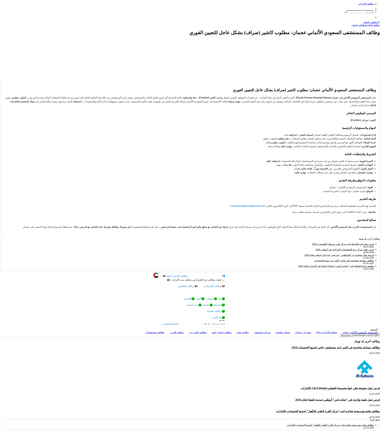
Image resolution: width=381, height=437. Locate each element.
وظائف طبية (242, 332)
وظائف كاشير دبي (198, 332)
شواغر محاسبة (282, 332)
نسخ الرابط (345, 335)
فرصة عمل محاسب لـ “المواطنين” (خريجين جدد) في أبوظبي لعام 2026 (339, 255)
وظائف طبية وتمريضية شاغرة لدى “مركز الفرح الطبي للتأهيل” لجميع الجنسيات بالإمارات (328, 411)
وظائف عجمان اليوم (221, 332)
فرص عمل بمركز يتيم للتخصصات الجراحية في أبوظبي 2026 (345, 249)
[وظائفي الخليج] (371, 22)
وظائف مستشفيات (155, 332)
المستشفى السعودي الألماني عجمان (360, 332)
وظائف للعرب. (176, 332)
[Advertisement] (326, 59)
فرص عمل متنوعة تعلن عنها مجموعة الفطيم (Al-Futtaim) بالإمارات (340, 388)
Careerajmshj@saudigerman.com (247, 206)
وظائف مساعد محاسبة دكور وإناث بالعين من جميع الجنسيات (344, 260)
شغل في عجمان (303, 332)
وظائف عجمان (358, 25)
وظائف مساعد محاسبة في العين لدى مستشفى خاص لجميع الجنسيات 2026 (336, 347)
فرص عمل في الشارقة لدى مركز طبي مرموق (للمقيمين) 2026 (343, 244)
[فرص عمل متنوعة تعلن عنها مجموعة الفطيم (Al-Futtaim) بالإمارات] (364, 382)
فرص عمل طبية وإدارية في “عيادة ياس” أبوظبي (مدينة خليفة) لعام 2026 (337, 399)
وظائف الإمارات (366, 4)
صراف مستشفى (262, 332)
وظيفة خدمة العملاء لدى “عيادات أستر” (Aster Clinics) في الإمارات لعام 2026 (336, 266)
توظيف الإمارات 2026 (326, 332)
